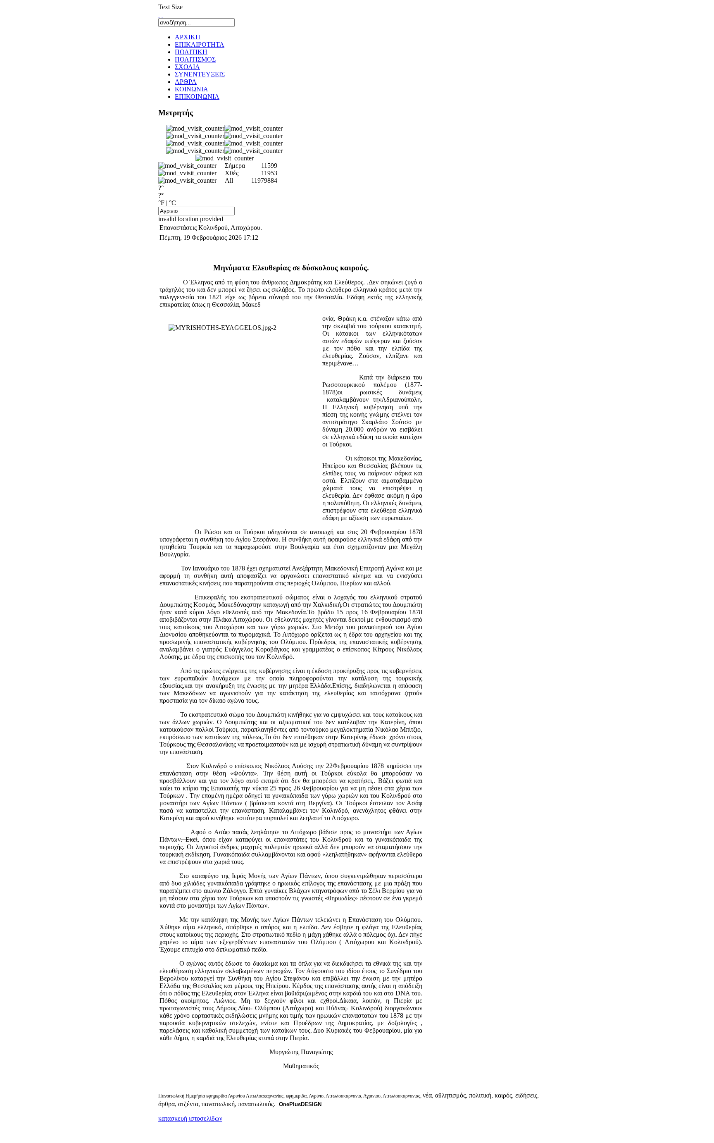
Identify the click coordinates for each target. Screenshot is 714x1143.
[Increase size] (159, 14)
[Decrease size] (162, 14)
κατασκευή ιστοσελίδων (190, 1118)
